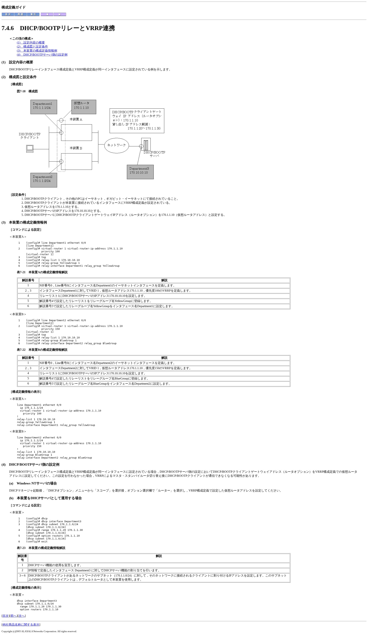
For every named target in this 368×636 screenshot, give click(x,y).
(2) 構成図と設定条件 (32, 46)
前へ (14, 615)
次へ (22, 615)
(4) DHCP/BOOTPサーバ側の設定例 (42, 54)
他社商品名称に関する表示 (20, 624)
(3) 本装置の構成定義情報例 (37, 50)
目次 (5, 615)
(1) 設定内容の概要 (31, 42)
